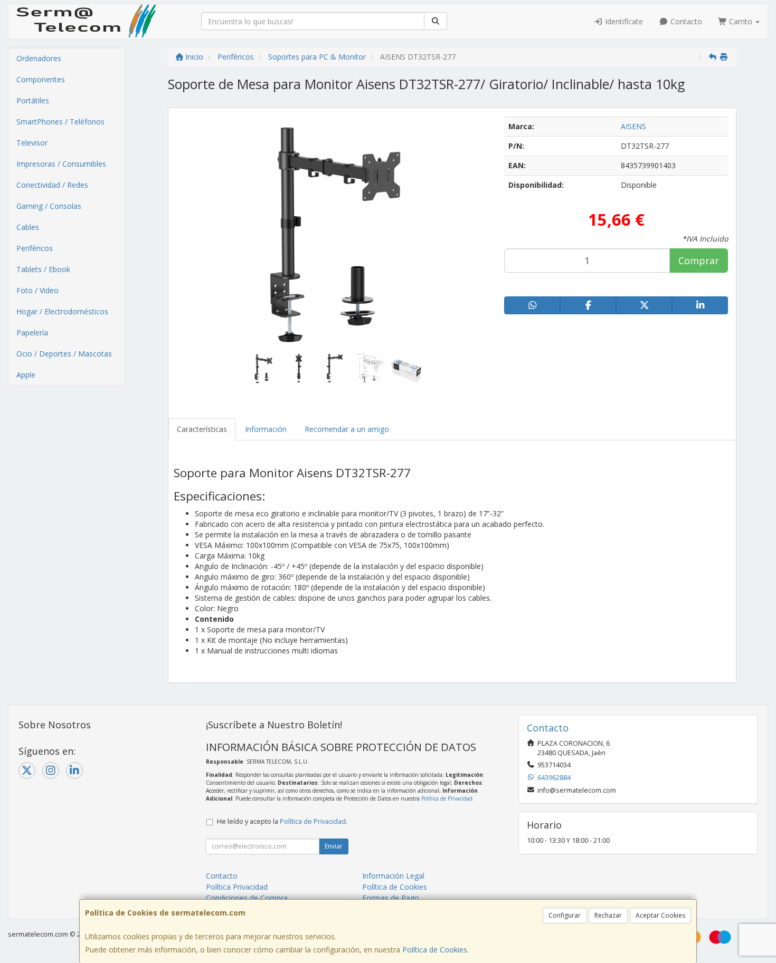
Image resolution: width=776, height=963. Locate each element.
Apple (25, 375)
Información (266, 429)
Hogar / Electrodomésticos (62, 311)
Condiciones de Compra (247, 898)
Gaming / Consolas (48, 206)
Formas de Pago (390, 898)
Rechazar (608, 915)
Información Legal (393, 876)
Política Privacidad (237, 887)
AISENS (633, 126)
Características (202, 429)
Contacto (685, 21)
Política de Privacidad (446, 798)
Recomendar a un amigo (347, 429)
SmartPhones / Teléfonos (60, 122)
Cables (27, 227)
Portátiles (32, 100)
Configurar (564, 915)
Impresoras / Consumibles (61, 164)
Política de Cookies (434, 950)
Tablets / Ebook (43, 269)
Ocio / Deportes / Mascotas (64, 354)
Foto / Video (37, 290)
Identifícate (623, 21)
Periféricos (34, 248)
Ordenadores (38, 58)
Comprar (698, 260)
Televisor (32, 143)
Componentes (40, 79)
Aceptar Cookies (660, 915)
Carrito (740, 21)
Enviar (334, 846)
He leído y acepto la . (282, 821)
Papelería (32, 333)
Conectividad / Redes (52, 185)
